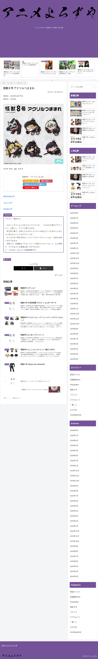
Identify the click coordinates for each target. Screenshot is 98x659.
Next (97, 69)
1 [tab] (46, 80)
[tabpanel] (12, 68)
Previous (1, 69)
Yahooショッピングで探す (33, 184)
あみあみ (6, 209)
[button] (43, 268)
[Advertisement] (49, 44)
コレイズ (6, 203)
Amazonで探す (29, 181)
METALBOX (8, 196)
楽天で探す (45, 181)
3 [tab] (52, 80)
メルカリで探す (29, 187)
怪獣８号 (8, 259)
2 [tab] (49, 80)
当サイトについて (8, 646)
